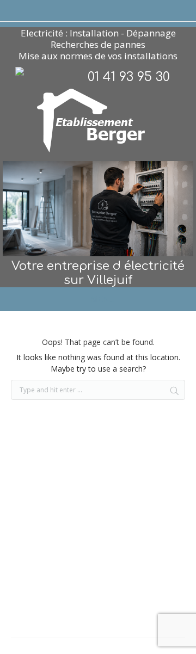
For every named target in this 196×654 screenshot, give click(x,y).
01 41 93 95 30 (129, 77)
